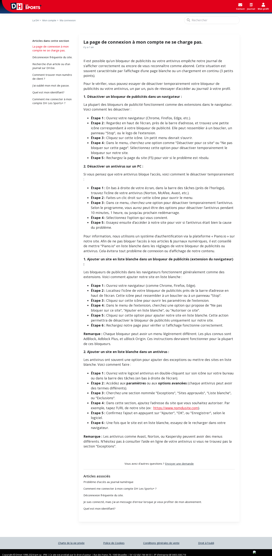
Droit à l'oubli (206, 543)
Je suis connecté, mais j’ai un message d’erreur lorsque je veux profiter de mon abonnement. (142, 502)
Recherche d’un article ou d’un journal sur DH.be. (51, 66)
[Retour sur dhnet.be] (22, 6)
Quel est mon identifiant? (48, 92)
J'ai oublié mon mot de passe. (50, 85)
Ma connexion (68, 20)
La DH (35, 20)
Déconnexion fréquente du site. (52, 57)
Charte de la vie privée (71, 543)
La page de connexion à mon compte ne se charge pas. (50, 48)
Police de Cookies (114, 543)
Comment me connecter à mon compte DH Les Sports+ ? (52, 101)
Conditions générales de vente (161, 543)
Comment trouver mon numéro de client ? (52, 76)
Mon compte (49, 20)
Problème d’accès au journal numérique (108, 482)
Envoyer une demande (179, 463)
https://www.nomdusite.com (175, 408)
